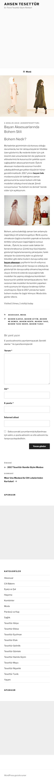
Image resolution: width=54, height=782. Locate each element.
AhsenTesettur (30, 123)
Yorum (8, 350)
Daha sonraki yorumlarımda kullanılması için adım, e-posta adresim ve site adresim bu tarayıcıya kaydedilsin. (26, 435)
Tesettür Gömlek (12, 651)
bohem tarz (41, 321)
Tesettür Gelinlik (12, 645)
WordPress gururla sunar (15, 775)
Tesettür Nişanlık (12, 668)
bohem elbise (15, 319)
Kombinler (9, 600)
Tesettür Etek (10, 640)
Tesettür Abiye (11, 623)
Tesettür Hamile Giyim (15, 657)
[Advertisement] (27, 38)
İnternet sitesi (11, 417)
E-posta (9, 403)
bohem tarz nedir (18, 324)
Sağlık (7, 617)
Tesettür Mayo (11, 662)
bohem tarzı (36, 324)
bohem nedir (27, 321)
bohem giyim (32, 319)
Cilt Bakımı (9, 583)
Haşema (8, 595)
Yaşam (7, 679)
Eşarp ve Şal (10, 589)
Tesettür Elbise (11, 629)
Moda (23, 315)
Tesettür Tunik (11, 674)
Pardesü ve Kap (11, 612)
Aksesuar (13, 315)
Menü (28, 71)
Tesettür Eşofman (13, 634)
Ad (6, 389)
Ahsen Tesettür (21, 4)
